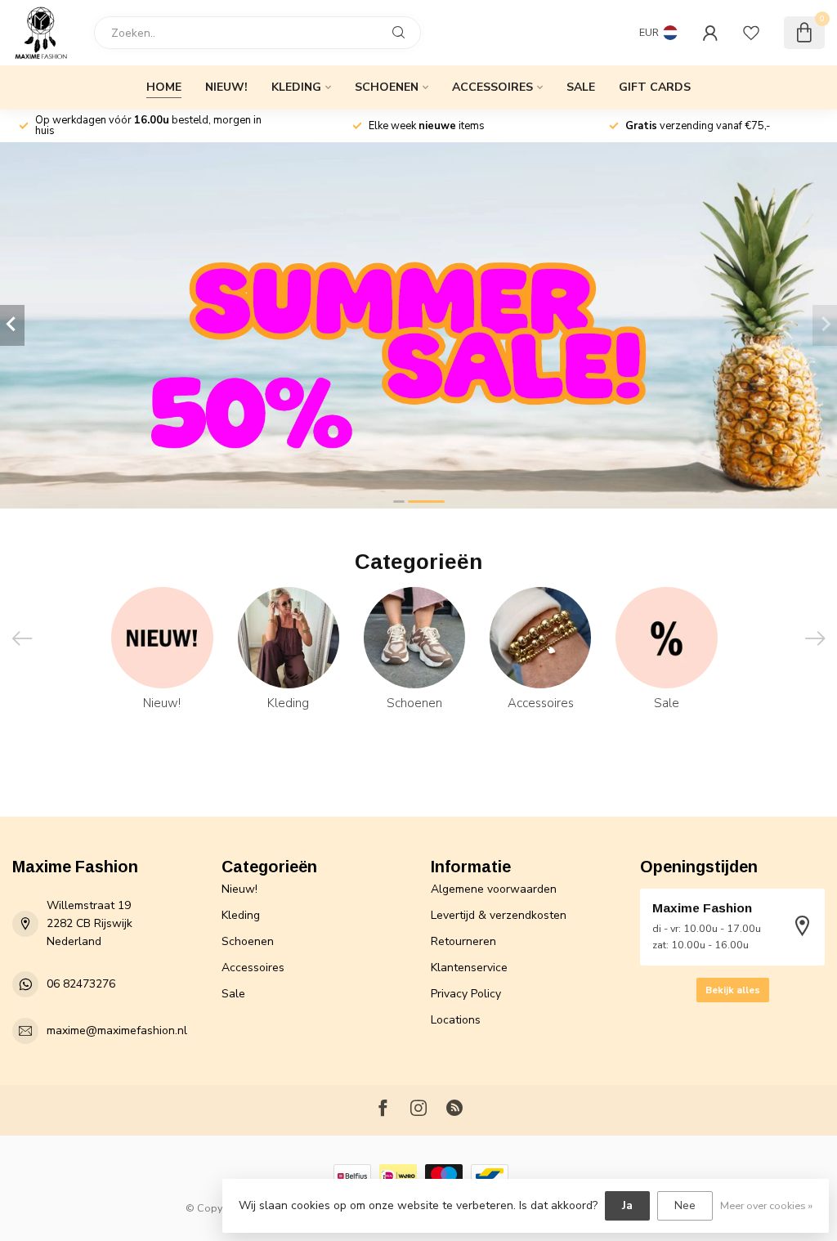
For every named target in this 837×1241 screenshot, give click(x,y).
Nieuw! (226, 87)
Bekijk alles (732, 990)
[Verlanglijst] (751, 32)
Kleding (296, 87)
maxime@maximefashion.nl (117, 1030)
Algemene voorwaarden (494, 889)
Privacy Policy (466, 993)
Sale (580, 87)
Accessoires (492, 87)
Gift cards (655, 87)
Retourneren (463, 941)
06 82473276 (81, 984)
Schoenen (386, 87)
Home (163, 87)
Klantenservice (469, 967)
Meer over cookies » (766, 1205)
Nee (685, 1205)
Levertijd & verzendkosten (498, 915)
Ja (627, 1205)
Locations (456, 1020)
